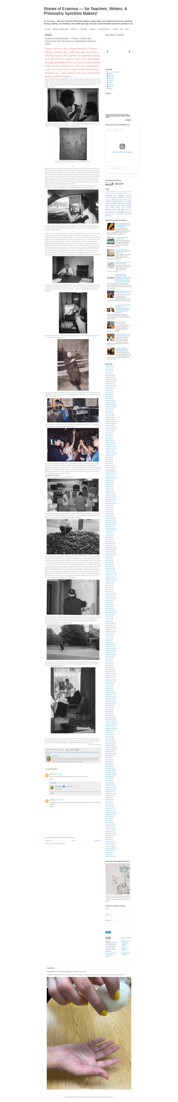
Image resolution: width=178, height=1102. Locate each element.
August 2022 (109, 455)
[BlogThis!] (72, 750)
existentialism (113, 205)
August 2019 (109, 531)
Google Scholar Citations (126, 953)
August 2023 (109, 430)
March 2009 (108, 766)
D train (121, 193)
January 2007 (109, 810)
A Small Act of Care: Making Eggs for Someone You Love (67, 971)
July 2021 (108, 482)
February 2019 (109, 543)
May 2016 (108, 604)
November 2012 (110, 676)
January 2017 (109, 596)
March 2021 (108, 491)
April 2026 (108, 373)
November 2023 (110, 423)
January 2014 (109, 646)
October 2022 (109, 451)
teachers (128, 214)
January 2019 (109, 545)
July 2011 (108, 707)
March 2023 (108, 440)
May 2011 (108, 711)
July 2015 (108, 617)
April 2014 (108, 642)
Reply (51, 779)
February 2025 (109, 400)
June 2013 (108, 661)
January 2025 (109, 402)
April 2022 (108, 463)
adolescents (108, 197)
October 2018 (109, 552)
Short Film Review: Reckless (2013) (120, 322)
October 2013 (109, 652)
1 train (107, 191)
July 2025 (108, 390)
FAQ (121, 29)
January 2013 (109, 671)
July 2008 (108, 778)
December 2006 (110, 812)
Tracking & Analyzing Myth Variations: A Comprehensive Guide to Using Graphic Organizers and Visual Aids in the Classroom (122, 308)
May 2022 (108, 461)
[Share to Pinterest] (78, 750)
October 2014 (109, 629)
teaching (48, 754)
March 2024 (108, 415)
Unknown (52, 800)
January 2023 (109, 444)
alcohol (126, 197)
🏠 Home (47, 29)
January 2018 (109, 570)
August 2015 (109, 615)
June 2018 (108, 560)
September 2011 (110, 703)
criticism (114, 203)
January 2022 (109, 470)
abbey (51, 752)
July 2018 (108, 558)
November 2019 (110, 524)
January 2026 (109, 377)
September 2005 (110, 833)
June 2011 (108, 709)
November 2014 (110, 627)
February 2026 (109, 375)
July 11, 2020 (58, 774)
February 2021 (109, 493)
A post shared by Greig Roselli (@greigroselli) (122, 173)
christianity (114, 201)
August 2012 (109, 682)
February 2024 (109, 417)
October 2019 (109, 526)
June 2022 (108, 459)
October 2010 (109, 726)
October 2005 (109, 831)
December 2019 (110, 522)
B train (112, 193)
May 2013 (108, 663)
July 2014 (108, 636)
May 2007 (108, 802)
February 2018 (109, 568)
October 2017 (109, 577)
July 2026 (108, 369)
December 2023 (110, 421)
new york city (118, 209)
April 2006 (108, 821)
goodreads (111, 76)
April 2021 (108, 488)
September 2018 (110, 554)
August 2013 (109, 657)
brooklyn (128, 200)
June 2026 (108, 371)
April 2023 (108, 438)
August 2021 (109, 480)
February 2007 (109, 808)
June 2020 (108, 510)
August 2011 (108, 705)
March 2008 (108, 783)
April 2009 (108, 764)
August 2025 (109, 388)
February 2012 (109, 692)
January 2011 (109, 720)
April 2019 (108, 539)
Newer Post (48, 840)
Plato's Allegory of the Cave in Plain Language (123, 262)
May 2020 (108, 512)
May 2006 (108, 818)
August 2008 (109, 776)
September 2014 (110, 631)
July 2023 (108, 432)
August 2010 (109, 730)
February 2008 (109, 785)
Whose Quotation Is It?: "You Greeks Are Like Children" (123, 292)
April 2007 (108, 804)
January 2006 (109, 827)
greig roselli (59, 752)
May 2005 (108, 837)
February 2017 (109, 594)
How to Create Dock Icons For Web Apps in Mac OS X (123, 335)
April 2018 (108, 564)
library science (126, 207)
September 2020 (110, 503)
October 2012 (109, 678)
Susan (52, 774)
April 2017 (108, 589)
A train (124, 191)
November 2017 (110, 575)
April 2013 (108, 665)
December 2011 (109, 697)
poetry (121, 212)
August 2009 (109, 755)
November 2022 (110, 449)
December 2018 (110, 547)
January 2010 (109, 745)
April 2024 (108, 413)
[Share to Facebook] (76, 750)
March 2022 (108, 465)
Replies (54, 783)
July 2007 (108, 797)
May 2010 (108, 736)
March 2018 (108, 566)
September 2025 (110, 386)
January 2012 (109, 694)
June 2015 (108, 619)
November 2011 (109, 699)
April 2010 (108, 739)
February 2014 (109, 644)
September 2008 (110, 774)
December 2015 (110, 610)
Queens (128, 195)
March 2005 (108, 842)
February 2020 (109, 518)
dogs (123, 203)
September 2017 (110, 579)
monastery (84, 752)
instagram (111, 80)
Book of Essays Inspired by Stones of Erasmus (126, 943)
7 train (117, 191)
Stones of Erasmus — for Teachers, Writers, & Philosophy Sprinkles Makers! (85, 11)
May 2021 (108, 486)
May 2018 (108, 562)
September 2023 (110, 428)
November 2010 (110, 724)
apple (110, 200)
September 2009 (110, 753)
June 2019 (108, 535)
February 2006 (109, 825)
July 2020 (108, 507)
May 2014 (108, 640)
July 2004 (108, 852)
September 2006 (110, 814)
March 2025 (108, 398)
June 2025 (108, 392)
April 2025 (108, 396)
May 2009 (108, 762)
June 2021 (108, 484)
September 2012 (110, 680)
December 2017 (110, 573)
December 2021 (110, 472)
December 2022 (110, 446)
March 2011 (108, 715)
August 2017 (109, 581)
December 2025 (110, 379)
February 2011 (109, 718)
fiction (124, 205)
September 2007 (110, 793)
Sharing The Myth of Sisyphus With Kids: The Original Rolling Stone (122, 349)
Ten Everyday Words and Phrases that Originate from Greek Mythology (123, 225)
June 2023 (108, 434)
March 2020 (108, 516)
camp (54, 752)
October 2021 (109, 476)
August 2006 (109, 816)
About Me (92, 29)
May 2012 (108, 686)
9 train (121, 191)
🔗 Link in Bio (83, 29)
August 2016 (109, 600)
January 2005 (109, 846)
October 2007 (109, 791)
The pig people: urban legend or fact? (121, 238)
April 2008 (108, 781)
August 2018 (109, 556)
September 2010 (110, 728)
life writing (74, 752)
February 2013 (109, 669)
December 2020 (110, 497)
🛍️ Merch (74, 29)
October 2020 (109, 501)
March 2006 (108, 823)
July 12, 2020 (59, 800)
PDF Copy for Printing (95, 744)
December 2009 (110, 747)
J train (129, 193)
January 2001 (109, 856)
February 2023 (109, 442)
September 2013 (110, 654)
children (108, 201)
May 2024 (108, 411)
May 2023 (108, 436)
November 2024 (110, 407)
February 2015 (109, 623)
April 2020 (108, 514)
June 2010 (108, 734)
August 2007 (109, 795)
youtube (111, 86)
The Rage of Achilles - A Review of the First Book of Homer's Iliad (122, 251)
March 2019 (108, 541)
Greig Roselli (58, 786)
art (113, 200)
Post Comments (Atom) (59, 843)
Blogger (110, 1097)
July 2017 (108, 583)
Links (126, 29)
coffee (124, 201)
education (128, 203)
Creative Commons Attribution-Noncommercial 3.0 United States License (110, 953)
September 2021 (110, 478)
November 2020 (110, 499)
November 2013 (110, 650)
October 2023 (109, 425)
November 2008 (110, 772)
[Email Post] (67, 749)
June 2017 (108, 585)
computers (108, 203)
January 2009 (109, 768)
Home (73, 840)
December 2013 (110, 648)
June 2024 (108, 409)
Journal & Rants (67, 752)
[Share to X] (74, 750)
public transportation (117, 214)
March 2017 (108, 591)
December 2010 (110, 722)
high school (115, 207)
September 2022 (110, 453)
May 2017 (108, 587)
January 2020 (109, 520)
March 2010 (108, 741)
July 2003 (108, 854)
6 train (114, 191)
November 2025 (110, 381)
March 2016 (108, 608)
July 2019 (108, 533)
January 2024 (109, 419)
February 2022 (109, 467)
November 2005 (110, 829)
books (117, 200)
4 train (111, 191)
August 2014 (109, 633)
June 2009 (108, 760)
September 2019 (110, 528)
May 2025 (108, 394)
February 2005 (109, 844)
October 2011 (109, 701)
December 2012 (110, 673)
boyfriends (122, 200)
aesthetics (120, 197)
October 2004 (109, 850)
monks (89, 752)
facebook (111, 78)
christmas (120, 201)
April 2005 (108, 839)
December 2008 (110, 770)
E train (125, 193)
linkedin (110, 74)
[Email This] (70, 750)
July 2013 (108, 659)
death (119, 203)
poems (115, 212)
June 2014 (108, 638)
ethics (107, 205)
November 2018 (110, 549)
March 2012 (108, 690)
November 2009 (110, 749)
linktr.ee (111, 88)
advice (115, 197)
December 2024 (110, 404)
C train (116, 193)
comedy (129, 201)
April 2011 (108, 713)
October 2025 (109, 383)
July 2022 (108, 457)
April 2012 (108, 688)
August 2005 (109, 835)
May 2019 (108, 537)
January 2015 (109, 625)
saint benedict (95, 752)
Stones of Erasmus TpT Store (125, 949)
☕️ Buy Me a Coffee (103, 29)
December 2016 (110, 598)
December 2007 (110, 787)
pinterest (111, 84)
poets (126, 212)
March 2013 (108, 667)
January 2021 (109, 495)
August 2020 (109, 505)
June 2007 (108, 799)
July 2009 (108, 757)
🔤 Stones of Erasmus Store (61, 29)
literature (108, 209)
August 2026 (109, 367)
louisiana (79, 752)
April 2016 (108, 606)
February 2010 (109, 743)
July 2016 (108, 602)
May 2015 (108, 621)
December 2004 (110, 848)
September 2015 (110, 612)
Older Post (98, 840)
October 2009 (109, 751)
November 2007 (110, 789)
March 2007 (108, 806)
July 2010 (108, 732)
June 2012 (108, 684)
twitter (110, 82)
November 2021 (110, 474)
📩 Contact (115, 29)
